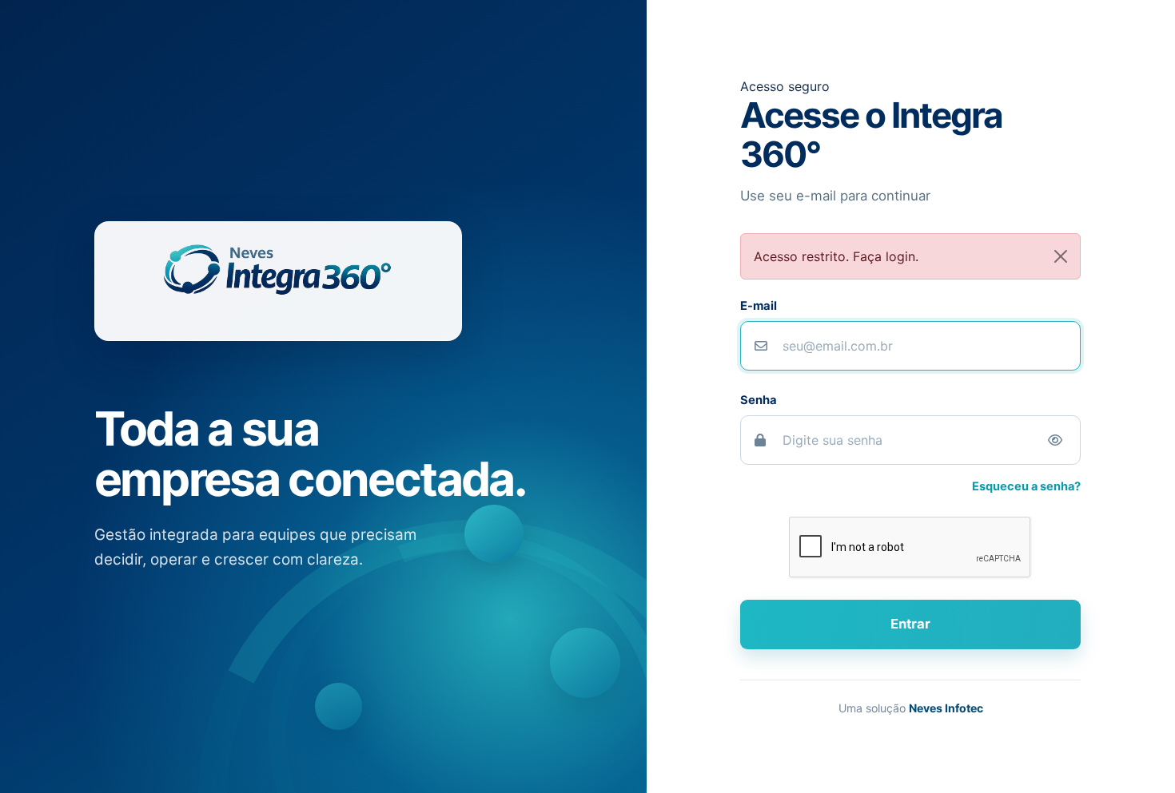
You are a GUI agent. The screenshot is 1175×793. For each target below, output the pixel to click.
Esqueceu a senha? (1026, 486)
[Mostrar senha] (1055, 440)
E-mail (758, 306)
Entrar (910, 624)
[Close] (1061, 256)
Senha (758, 400)
